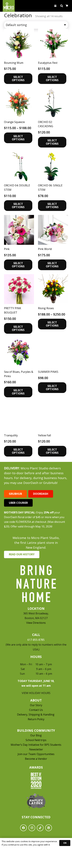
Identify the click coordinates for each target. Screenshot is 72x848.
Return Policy (36, 719)
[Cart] (66, 6)
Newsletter (36, 749)
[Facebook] (23, 827)
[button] (55, 6)
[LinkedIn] (48, 827)
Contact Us (36, 710)
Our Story (36, 705)
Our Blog (36, 735)
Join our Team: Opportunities (36, 754)
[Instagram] (31, 827)
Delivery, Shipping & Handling (36, 714)
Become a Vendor (36, 759)
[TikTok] (40, 827)
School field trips (36, 740)
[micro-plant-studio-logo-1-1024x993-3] (9, 6)
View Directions (36, 623)
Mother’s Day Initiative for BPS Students (36, 745)
